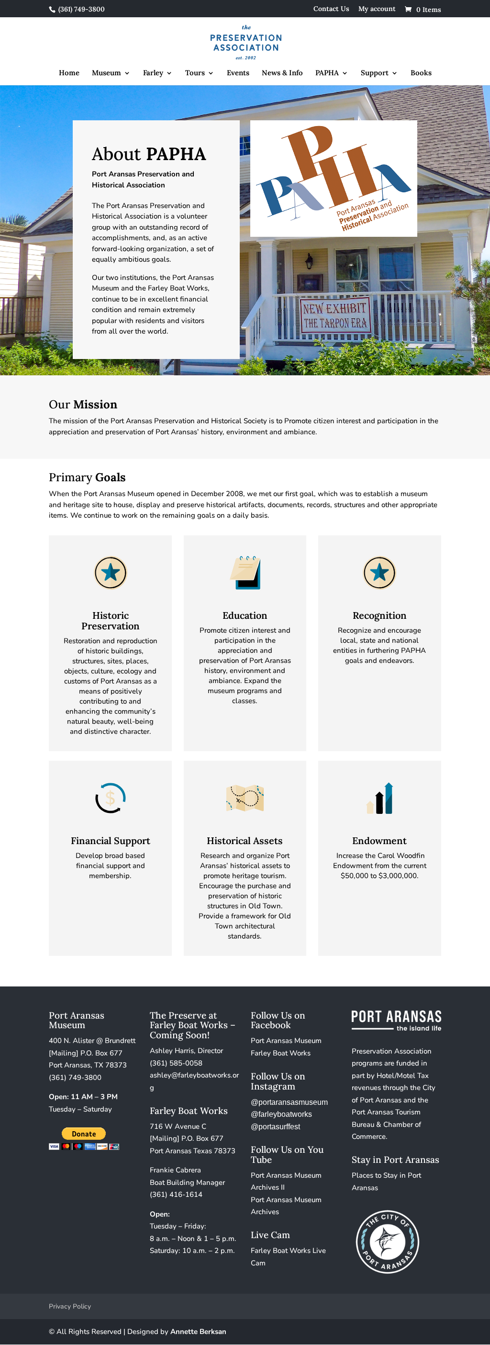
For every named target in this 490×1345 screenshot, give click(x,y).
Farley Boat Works (281, 1053)
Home (69, 73)
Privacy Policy (70, 1306)
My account (377, 9)
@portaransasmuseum (289, 1102)
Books (421, 73)
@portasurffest (275, 1127)
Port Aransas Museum (286, 1040)
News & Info (282, 73)
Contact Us (331, 9)
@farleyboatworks (281, 1114)
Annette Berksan (198, 1331)
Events (238, 73)
